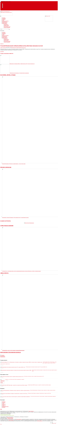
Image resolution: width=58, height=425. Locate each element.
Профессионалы (6, 39)
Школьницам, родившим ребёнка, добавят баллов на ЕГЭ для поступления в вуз (22, 63)
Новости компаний (7, 27)
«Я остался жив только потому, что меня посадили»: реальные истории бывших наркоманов (43, 396)
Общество (3, 19)
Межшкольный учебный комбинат (16, 47)
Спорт (3, 20)
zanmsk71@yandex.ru (10, 417)
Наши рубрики (4, 23)
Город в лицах (6, 25)
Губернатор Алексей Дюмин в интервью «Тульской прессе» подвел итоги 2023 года (39, 393)
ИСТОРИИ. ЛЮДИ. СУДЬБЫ (7, 74)
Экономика (4, 18)
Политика (3, 17)
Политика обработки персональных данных (7, 415)
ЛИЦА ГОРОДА (4, 273)
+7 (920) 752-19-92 (10, 418)
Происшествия (4, 21)
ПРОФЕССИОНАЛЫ (5, 167)
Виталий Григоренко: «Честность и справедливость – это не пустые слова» (13, 163)
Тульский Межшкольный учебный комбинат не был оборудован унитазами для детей (21, 45)
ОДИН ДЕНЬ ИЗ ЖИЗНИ (6, 225)
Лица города (6, 24)
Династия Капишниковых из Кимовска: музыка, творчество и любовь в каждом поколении (42, 390)
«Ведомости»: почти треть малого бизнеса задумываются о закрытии (14, 379)
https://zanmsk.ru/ (31, 411)
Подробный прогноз (3, 2)
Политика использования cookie (5, 414)
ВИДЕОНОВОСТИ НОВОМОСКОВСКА (10, 352)
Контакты (3, 407)
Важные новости (4, 22)
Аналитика (4, 405)
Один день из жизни (7, 26)
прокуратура (24, 47)
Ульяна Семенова (3, 47)
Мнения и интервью (5, 35)
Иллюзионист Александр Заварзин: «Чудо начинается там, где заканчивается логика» (15, 217)
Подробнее (2, 51)
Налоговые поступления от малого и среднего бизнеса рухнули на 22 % (34, 376)
